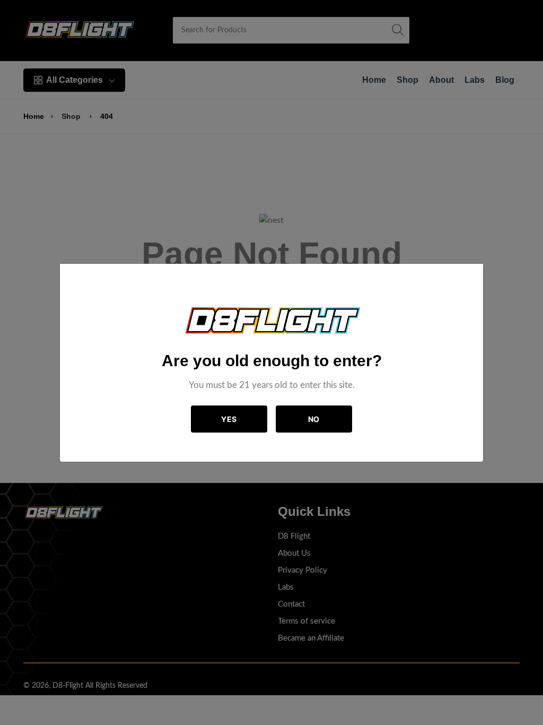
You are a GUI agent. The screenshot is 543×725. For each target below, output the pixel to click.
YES (229, 419)
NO (314, 419)
